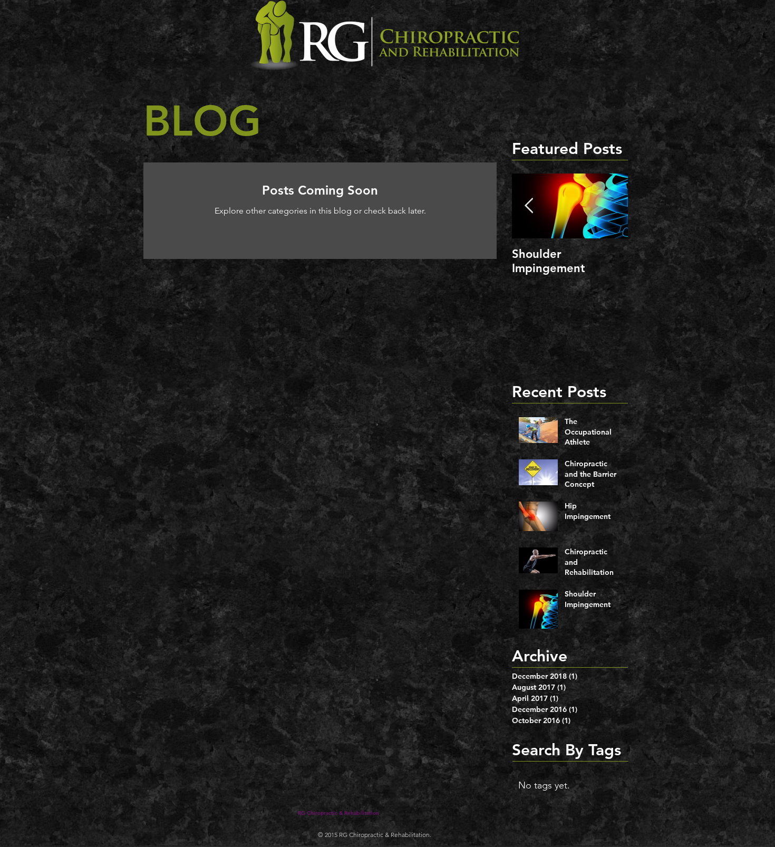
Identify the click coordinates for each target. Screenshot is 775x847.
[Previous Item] (529, 206)
